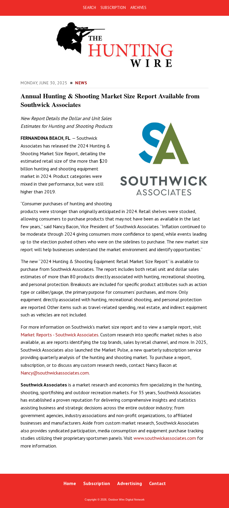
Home (70, 483)
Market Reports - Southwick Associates (59, 335)
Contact (157, 483)
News (81, 83)
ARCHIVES (138, 7)
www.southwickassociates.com (165, 438)
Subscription (96, 483)
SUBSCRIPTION (113, 7)
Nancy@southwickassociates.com (55, 373)
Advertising (129, 483)
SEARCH (89, 7)
